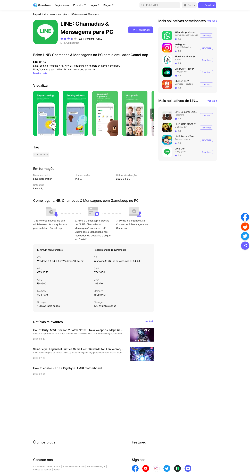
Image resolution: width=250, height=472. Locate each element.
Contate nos (39, 466)
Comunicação (181, 35)
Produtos (78, 5)
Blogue (107, 5)
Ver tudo (212, 20)
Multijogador (181, 71)
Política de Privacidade (74, 466)
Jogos (93, 5)
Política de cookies (42, 469)
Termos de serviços (96, 466)
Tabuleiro (193, 35)
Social (178, 47)
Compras (179, 84)
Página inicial (62, 5)
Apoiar (57, 469)
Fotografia (179, 114)
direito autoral (53, 466)
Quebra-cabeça (182, 139)
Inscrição (62, 14)
